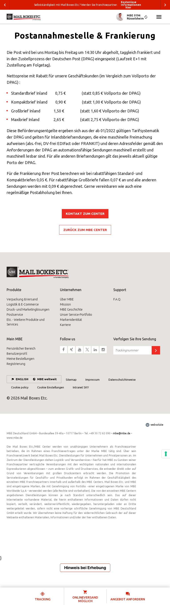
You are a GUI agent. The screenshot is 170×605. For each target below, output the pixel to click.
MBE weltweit (47, 379)
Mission (65, 304)
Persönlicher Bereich (21, 348)
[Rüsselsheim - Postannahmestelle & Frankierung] (24, 17)
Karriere (65, 325)
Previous (5, 5)
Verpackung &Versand (22, 299)
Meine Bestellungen (20, 358)
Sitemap (71, 379)
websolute (156, 424)
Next (165, 5)
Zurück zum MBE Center (85, 230)
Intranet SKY (81, 387)
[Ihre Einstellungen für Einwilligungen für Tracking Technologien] (166, 454)
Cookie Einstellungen (50, 387)
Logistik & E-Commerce (23, 304)
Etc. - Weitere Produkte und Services (25, 322)
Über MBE (67, 299)
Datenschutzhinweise (122, 379)
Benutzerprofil (17, 353)
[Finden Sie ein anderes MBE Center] (146, 17)
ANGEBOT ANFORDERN (127, 599)
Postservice (15, 314)
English (22, 379)
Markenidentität (71, 319)
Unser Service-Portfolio (76, 314)
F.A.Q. (117, 299)
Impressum (92, 379)
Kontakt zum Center (85, 213)
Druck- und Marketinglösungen (28, 309)
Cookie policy (19, 387)
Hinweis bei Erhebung (85, 567)
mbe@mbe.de (121, 433)
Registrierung (16, 364)
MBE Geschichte (71, 309)
